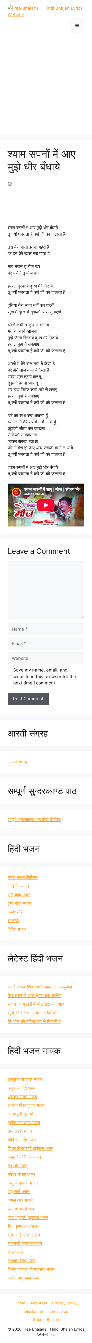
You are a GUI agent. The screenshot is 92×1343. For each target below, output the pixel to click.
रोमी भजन (15, 1252)
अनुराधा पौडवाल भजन (25, 1079)
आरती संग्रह (17, 761)
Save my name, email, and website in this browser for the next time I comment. (44, 676)
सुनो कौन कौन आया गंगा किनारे (32, 1012)
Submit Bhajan (46, 1319)
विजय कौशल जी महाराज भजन (31, 1269)
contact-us (58, 1311)
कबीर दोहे (15, 912)
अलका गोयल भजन (22, 1096)
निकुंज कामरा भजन (23, 1183)
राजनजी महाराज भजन (25, 1243)
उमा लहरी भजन (20, 1131)
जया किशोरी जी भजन (24, 1157)
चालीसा (13, 920)
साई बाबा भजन (19, 894)
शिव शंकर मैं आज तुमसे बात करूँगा (34, 995)
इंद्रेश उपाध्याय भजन (24, 1122)
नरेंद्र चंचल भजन (21, 1174)
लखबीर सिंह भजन (21, 1260)
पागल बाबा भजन (20, 1200)
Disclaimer (33, 1311)
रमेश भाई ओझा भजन (24, 1234)
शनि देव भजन (18, 886)
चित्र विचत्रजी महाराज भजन (30, 1148)
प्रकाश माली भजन (22, 1208)
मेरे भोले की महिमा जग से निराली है (34, 1021)
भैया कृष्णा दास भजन (24, 1226)
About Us (38, 1303)
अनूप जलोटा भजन (22, 1088)
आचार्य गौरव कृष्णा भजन (26, 1105)
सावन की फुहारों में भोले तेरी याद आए (36, 1004)
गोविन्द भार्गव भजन (22, 1139)
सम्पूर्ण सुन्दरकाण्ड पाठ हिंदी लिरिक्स (34, 819)
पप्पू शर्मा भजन (19, 1191)
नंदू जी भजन (17, 1165)
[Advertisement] (46, 81)
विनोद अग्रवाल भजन (24, 1278)
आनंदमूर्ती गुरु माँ (20, 1113)
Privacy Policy (64, 1303)
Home (20, 1303)
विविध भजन (17, 929)
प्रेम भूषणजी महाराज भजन (28, 1217)
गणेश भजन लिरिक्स (23, 877)
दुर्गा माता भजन (19, 903)
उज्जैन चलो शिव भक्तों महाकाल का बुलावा (40, 986)
